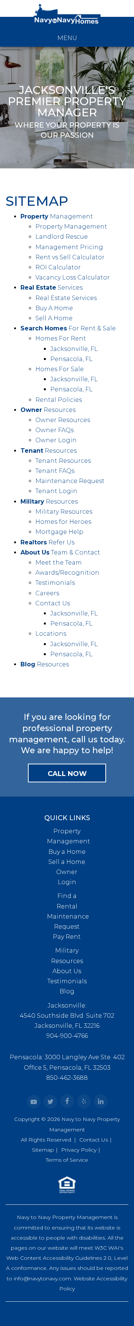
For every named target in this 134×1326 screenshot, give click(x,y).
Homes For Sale (59, 369)
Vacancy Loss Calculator (72, 277)
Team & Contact (60, 552)
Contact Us (52, 603)
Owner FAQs (54, 430)
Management (56, 216)
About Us (66, 971)
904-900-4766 (67, 1035)
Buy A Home (54, 308)
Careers (47, 593)
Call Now (67, 774)
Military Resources (63, 511)
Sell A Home (54, 318)
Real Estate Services (66, 298)
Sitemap (43, 1149)
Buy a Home (67, 851)
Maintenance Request (70, 481)
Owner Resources (62, 420)
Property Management (71, 226)
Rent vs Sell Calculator (70, 257)
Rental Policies (58, 399)
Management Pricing (69, 247)
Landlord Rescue (61, 236)
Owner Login (56, 440)
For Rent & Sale (68, 328)
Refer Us (47, 542)
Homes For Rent (60, 338)
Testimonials (55, 582)
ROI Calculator (58, 267)
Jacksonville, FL (74, 348)
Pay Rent (67, 936)
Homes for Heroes (63, 521)
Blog (67, 991)
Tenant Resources (63, 460)
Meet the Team (58, 562)
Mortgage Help (59, 531)
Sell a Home (66, 861)
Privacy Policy (78, 1149)
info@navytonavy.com (42, 1278)
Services (51, 287)
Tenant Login (56, 491)
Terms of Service (67, 1160)
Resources (48, 409)
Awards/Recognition (67, 572)
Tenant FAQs (54, 470)
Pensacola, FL (71, 359)
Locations (50, 633)
